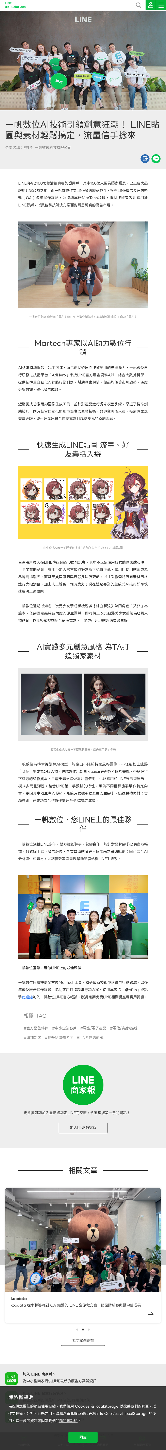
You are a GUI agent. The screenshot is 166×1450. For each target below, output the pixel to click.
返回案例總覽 (83, 1341)
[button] (77, 1330)
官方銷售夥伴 (37, 1028)
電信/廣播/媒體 (125, 1028)
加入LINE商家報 (83, 1127)
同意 (83, 1437)
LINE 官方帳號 (91, 1038)
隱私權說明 (68, 1421)
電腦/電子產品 (94, 1028)
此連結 (27, 997)
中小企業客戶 (66, 1028)
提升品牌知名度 (60, 1038)
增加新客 (34, 1038)
